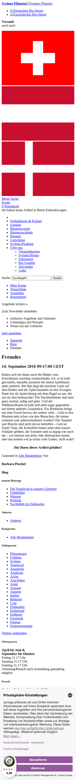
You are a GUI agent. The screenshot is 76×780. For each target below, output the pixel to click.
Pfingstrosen (18, 553)
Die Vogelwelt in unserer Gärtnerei (33, 489)
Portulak (15, 500)
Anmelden (17, 293)
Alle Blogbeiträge (30, 455)
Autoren (15, 520)
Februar (15, 622)
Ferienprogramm (21, 626)
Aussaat (15, 588)
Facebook (16, 618)
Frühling (16, 557)
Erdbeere (16, 614)
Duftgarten (17, 607)
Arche (14, 576)
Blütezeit (16, 599)
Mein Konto (18, 285)
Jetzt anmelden (11, 333)
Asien (14, 584)
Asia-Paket (17, 580)
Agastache (17, 569)
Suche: (6, 278)
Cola (13, 603)
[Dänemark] (38, 195)
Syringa (15, 561)
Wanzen (15, 496)
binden (14, 595)
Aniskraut (16, 572)
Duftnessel (17, 611)
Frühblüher (17, 492)
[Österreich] (38, 139)
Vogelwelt (17, 565)
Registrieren (18, 297)
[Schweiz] (38, 84)
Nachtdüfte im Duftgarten (27, 504)
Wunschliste (18, 289)
